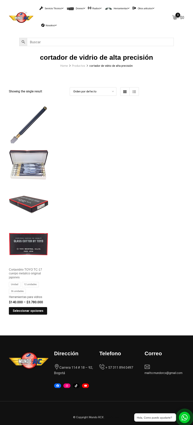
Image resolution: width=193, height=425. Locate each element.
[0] (174, 17)
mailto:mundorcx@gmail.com (163, 373)
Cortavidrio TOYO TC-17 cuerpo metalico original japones (25, 273)
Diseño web (113, 417)
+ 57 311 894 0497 (119, 367)
